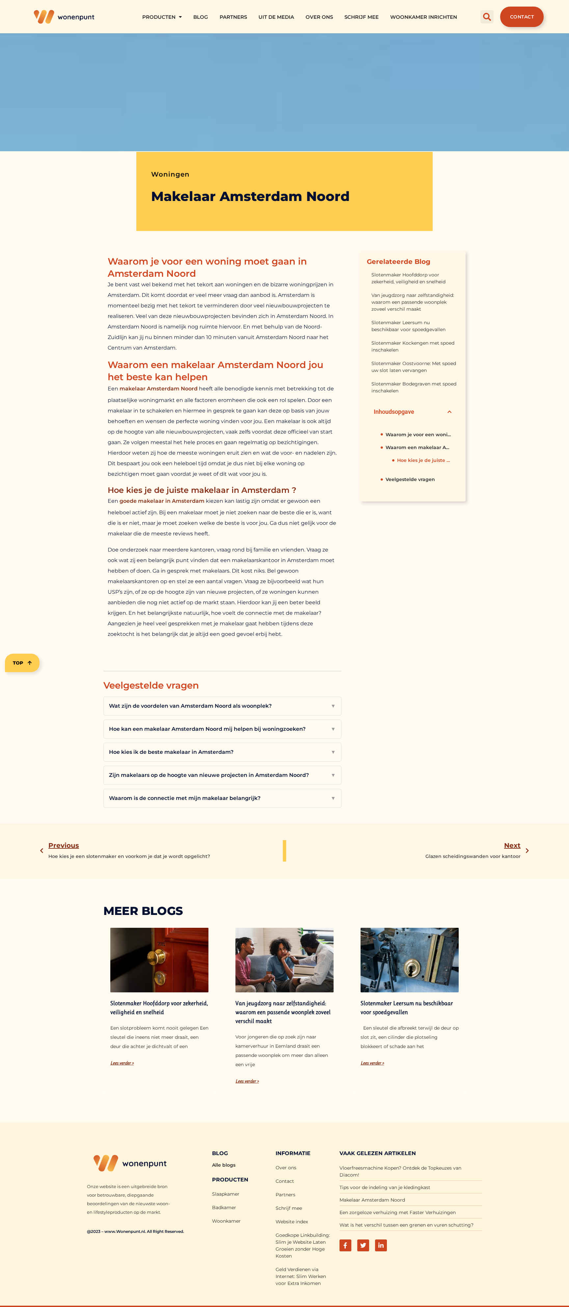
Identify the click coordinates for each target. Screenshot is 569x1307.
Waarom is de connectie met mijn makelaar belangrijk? (222, 798)
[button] (487, 16)
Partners (233, 17)
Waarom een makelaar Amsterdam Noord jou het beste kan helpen (418, 447)
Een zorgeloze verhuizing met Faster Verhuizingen (397, 1212)
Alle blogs (223, 1165)
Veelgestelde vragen (410, 479)
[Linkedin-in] (381, 1245)
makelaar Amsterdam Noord (159, 388)
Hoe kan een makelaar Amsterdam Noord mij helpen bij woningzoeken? (222, 729)
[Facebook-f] (345, 1245)
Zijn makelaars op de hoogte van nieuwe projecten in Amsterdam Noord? (222, 775)
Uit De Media (276, 17)
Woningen (170, 174)
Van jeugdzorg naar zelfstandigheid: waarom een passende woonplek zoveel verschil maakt (412, 302)
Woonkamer (226, 1221)
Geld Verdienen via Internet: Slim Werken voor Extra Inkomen (301, 1276)
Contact (285, 1181)
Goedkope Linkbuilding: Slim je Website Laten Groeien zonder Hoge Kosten (303, 1245)
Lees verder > (122, 1062)
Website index (292, 1222)
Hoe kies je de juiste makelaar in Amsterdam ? (424, 460)
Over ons (319, 17)
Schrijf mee (361, 17)
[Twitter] (363, 1245)
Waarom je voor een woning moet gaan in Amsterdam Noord (418, 435)
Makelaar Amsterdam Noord (372, 1200)
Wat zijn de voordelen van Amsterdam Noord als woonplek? (222, 706)
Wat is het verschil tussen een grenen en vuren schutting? (406, 1225)
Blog (200, 17)
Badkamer (224, 1207)
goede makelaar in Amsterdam (162, 501)
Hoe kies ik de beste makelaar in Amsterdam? (222, 752)
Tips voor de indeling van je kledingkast (384, 1187)
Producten (159, 17)
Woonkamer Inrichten (423, 17)
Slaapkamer (225, 1194)
